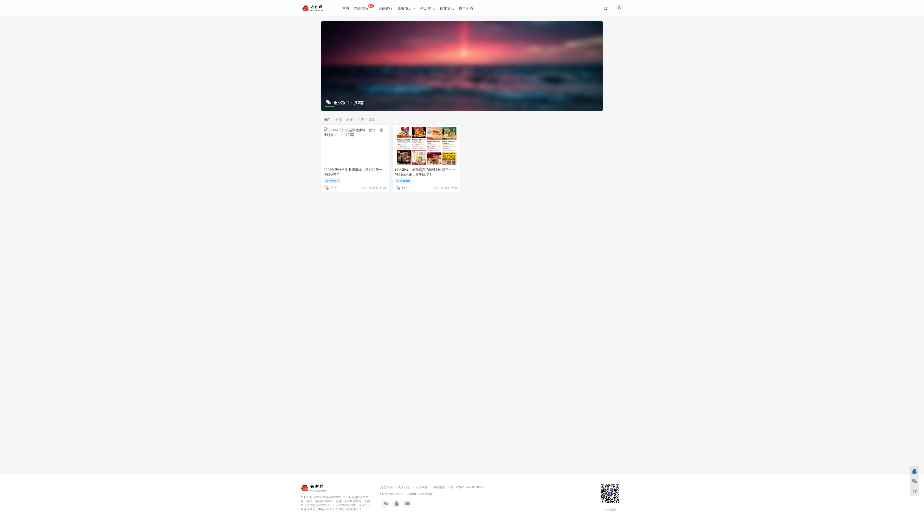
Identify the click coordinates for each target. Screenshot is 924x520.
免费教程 (385, 8)
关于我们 (404, 487)
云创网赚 (421, 487)
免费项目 (404, 8)
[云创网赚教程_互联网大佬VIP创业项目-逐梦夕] (314, 487)
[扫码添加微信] (914, 481)
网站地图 (439, 487)
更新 (338, 119)
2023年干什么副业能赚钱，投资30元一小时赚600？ (355, 172)
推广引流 (466, 8)
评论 (371, 119)
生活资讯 (427, 8)
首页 (345, 8)
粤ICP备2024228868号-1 (467, 487)
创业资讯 (447, 8)
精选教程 (363, 7)
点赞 (360, 119)
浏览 (349, 119)
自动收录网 (424, 494)
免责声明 (386, 487)
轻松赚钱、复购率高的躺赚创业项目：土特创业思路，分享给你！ (425, 172)
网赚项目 (405, 180)
